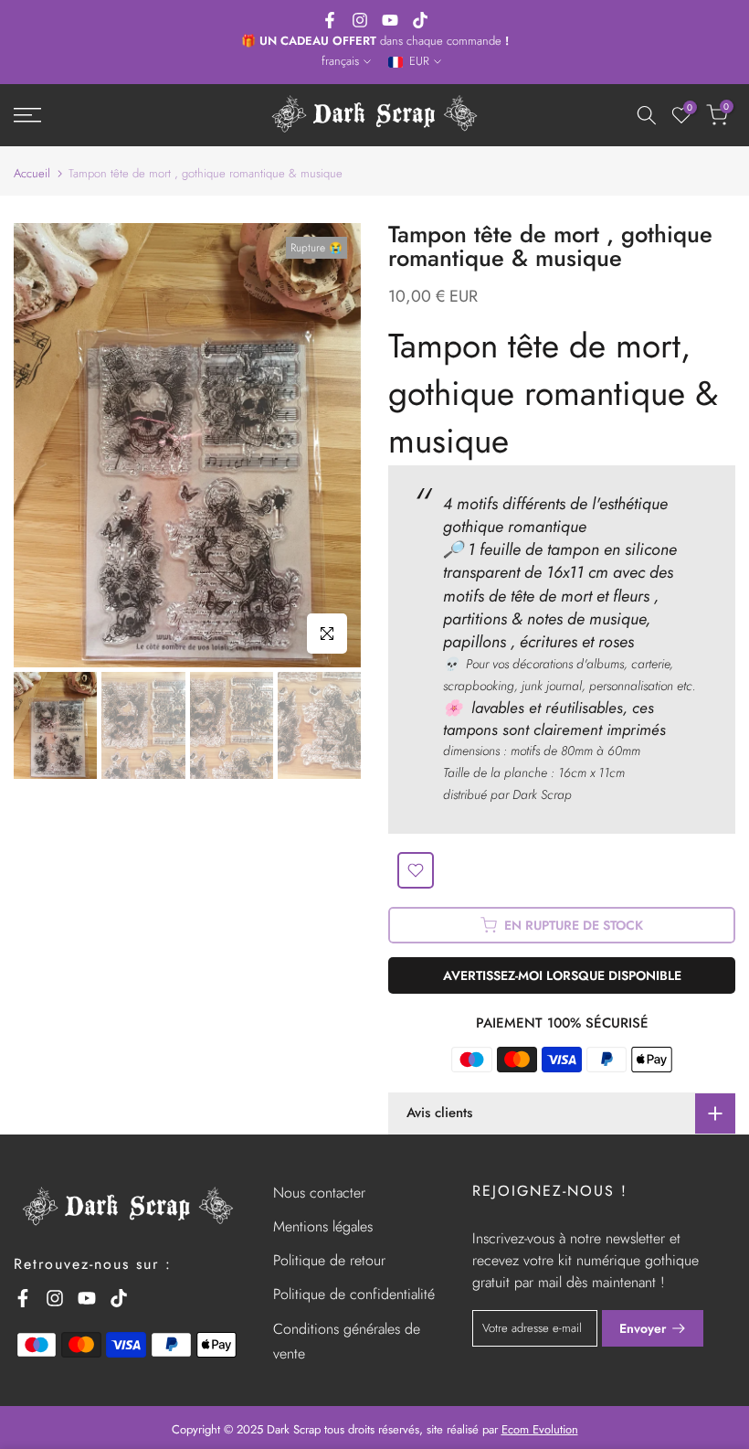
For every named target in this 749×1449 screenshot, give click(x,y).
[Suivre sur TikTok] (420, 20)
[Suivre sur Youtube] (390, 20)
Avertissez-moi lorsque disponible (562, 975)
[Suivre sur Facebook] (330, 20)
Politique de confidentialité (354, 1294)
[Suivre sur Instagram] (360, 20)
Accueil (32, 173)
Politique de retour (329, 1260)
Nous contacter (319, 1192)
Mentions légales (323, 1226)
